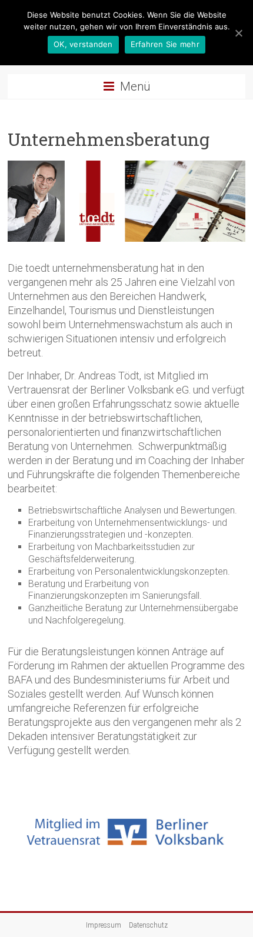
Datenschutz (148, 925)
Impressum (103, 925)
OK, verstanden (83, 44)
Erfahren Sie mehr (165, 44)
